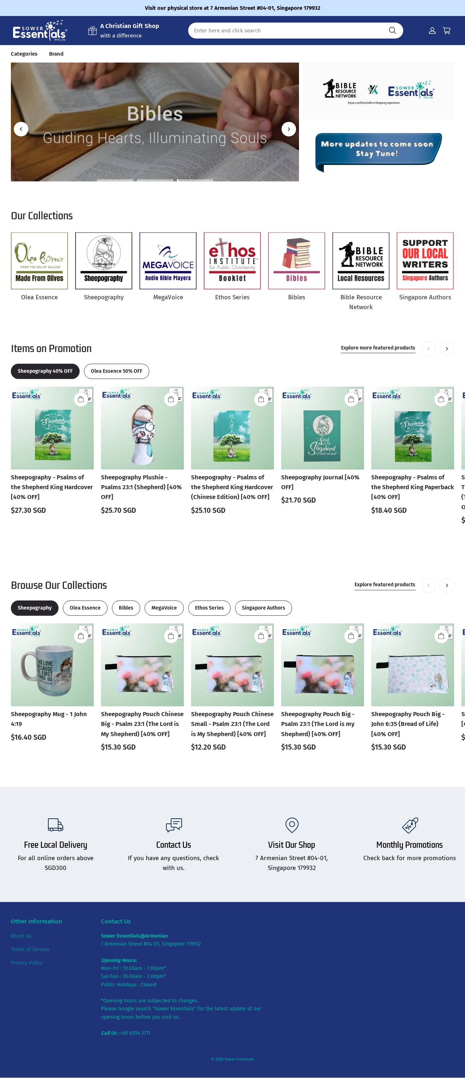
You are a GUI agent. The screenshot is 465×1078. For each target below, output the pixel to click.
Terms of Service (30, 949)
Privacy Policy (27, 963)
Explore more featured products (378, 348)
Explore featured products (385, 585)
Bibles (155, 90)
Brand (56, 54)
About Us (21, 936)
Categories (24, 54)
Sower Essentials (239, 1059)
